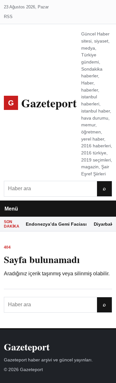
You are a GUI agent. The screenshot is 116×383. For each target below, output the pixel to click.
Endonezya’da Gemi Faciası (56, 224)
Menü (11, 208)
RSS (8, 16)
